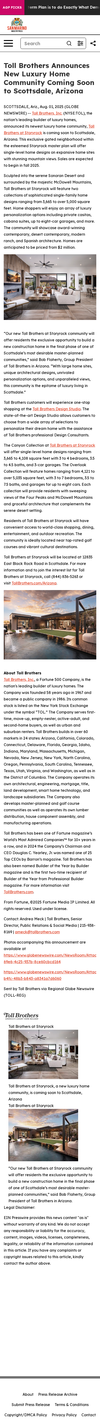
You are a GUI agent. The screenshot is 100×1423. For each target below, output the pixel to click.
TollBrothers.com (18, 892)
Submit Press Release (31, 1404)
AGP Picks (12, 7)
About (28, 1394)
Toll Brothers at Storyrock (72, 445)
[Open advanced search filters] (80, 43)
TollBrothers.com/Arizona (34, 583)
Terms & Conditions (72, 1404)
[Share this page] (93, 43)
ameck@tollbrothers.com (37, 932)
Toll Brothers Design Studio (57, 409)
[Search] (69, 43)
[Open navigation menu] (8, 43)
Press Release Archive (57, 1394)
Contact (88, 1415)
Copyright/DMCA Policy (25, 1415)
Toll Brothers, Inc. (47, 113)
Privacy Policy (64, 1415)
